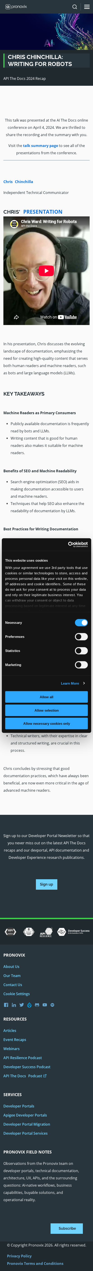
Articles (9, 1030)
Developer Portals (18, 1106)
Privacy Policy (19, 1256)
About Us (11, 966)
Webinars (11, 1048)
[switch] (81, 638)
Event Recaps (14, 1039)
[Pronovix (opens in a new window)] (7, 1005)
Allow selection (47, 710)
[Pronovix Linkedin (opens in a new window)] (15, 1005)
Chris (18, 181)
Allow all (46, 697)
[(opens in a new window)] (10, 932)
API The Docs (22, 1075)
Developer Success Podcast (26, 1066)
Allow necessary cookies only (46, 723)
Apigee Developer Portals (25, 1115)
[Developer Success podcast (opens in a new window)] (53, 1005)
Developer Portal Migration (26, 1124)
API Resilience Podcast (22, 1057)
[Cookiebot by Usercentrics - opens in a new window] (68, 544)
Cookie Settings (16, 993)
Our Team (12, 975)
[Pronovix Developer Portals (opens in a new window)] (46, 1005)
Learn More (70, 683)
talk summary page (40, 145)
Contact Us (12, 984)
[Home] (14, 6)
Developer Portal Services (25, 1133)
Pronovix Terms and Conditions (35, 1263)
